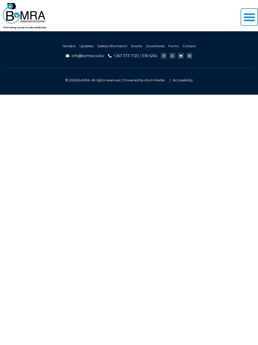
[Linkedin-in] (189, 56)
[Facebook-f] (164, 56)
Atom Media (154, 80)
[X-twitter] (172, 56)
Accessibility (183, 80)
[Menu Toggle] (249, 17)
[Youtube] (181, 56)
